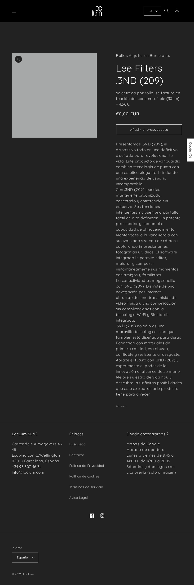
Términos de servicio (86, 487)
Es (150, 11)
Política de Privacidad (86, 466)
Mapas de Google (143, 443)
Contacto (76, 455)
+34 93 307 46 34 (27, 466)
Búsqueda (77, 444)
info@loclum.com (28, 472)
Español (23, 557)
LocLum (28, 574)
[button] (14, 11)
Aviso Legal (78, 497)
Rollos (122, 55)
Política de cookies (84, 476)
